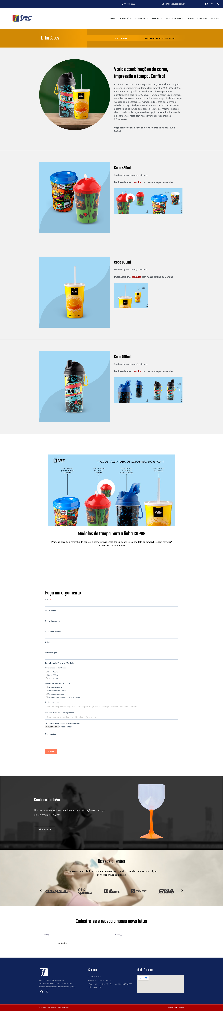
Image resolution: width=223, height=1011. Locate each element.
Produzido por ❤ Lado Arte (175, 1008)
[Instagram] (212, 3)
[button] (117, 201)
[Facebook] (206, 3)
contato (215, 18)
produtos (157, 18)
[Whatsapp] (217, 3)
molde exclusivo (175, 18)
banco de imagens (197, 18)
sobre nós (125, 18)
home (113, 18)
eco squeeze (141, 18)
